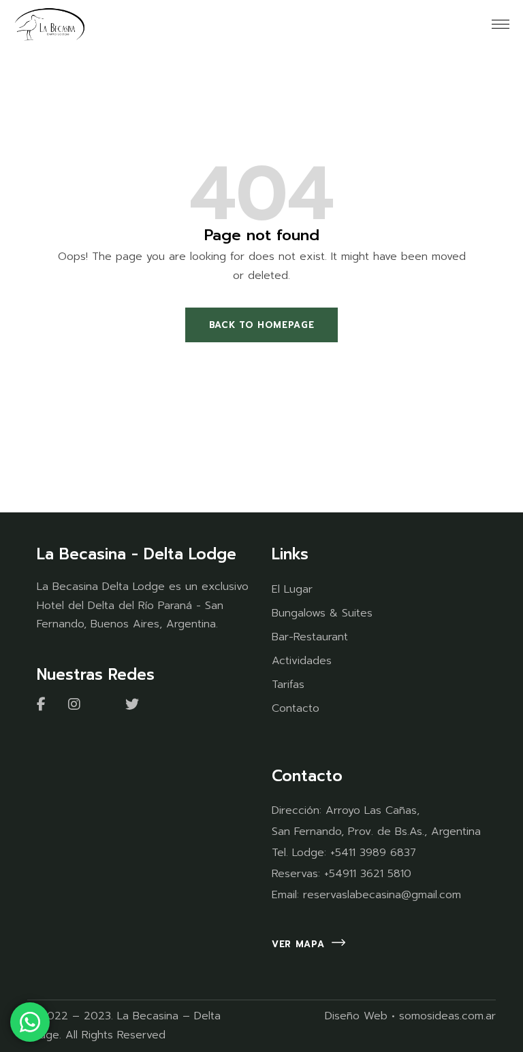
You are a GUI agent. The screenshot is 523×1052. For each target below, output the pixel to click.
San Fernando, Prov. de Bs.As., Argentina (376, 831)
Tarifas (288, 684)
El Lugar (292, 589)
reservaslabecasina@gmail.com (382, 895)
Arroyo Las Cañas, (372, 810)
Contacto (295, 708)
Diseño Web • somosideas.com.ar (410, 1016)
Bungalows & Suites (322, 613)
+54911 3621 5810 (367, 874)
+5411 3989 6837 (373, 852)
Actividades (302, 661)
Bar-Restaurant (310, 637)
